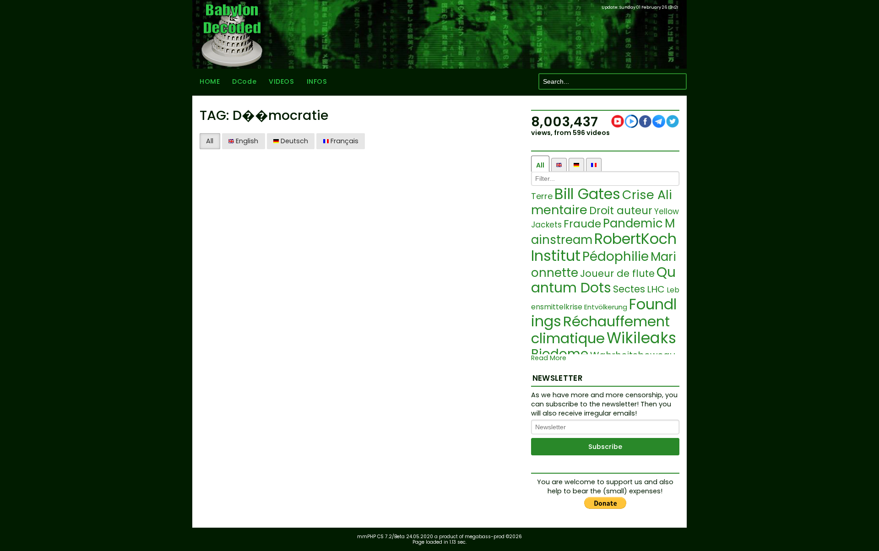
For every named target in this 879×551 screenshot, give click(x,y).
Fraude (582, 223)
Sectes (629, 289)
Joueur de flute (617, 273)
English (246, 141)
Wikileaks (641, 338)
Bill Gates (587, 194)
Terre (542, 196)
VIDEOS (281, 81)
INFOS (317, 81)
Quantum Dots (603, 280)
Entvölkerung (605, 307)
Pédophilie (615, 256)
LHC (656, 289)
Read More (548, 358)
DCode (244, 81)
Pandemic (633, 223)
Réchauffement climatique (600, 330)
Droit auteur (620, 210)
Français (343, 141)
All (209, 141)
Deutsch (293, 141)
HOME (210, 81)
